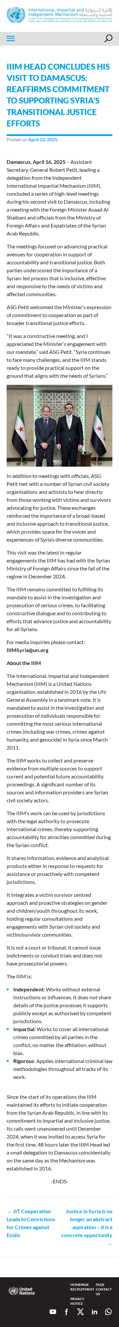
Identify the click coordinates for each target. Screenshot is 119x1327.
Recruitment (82, 1289)
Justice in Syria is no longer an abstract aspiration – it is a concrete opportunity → (86, 1227)
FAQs (100, 1285)
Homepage (79, 1285)
